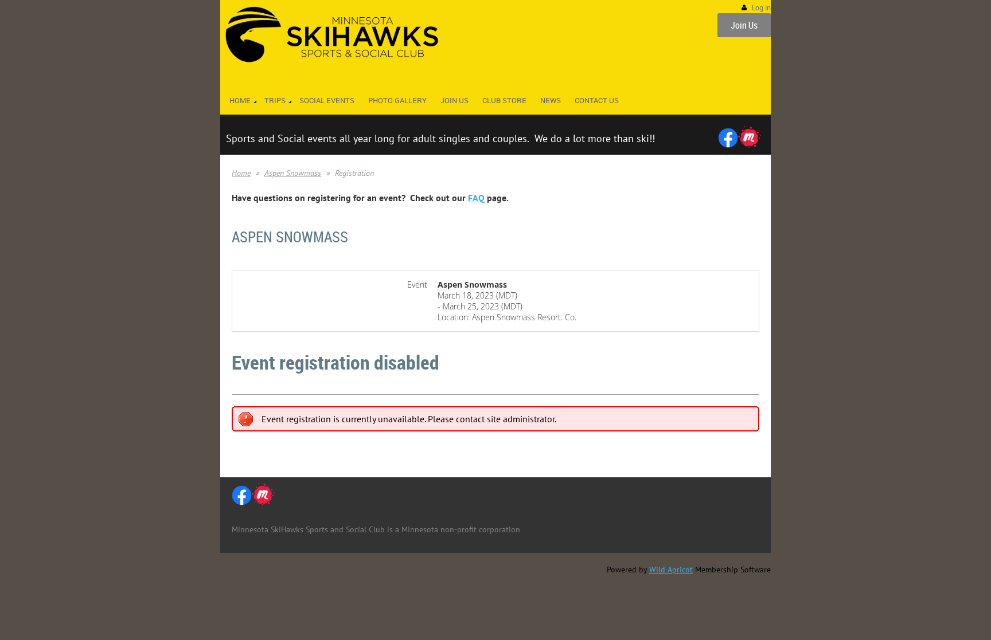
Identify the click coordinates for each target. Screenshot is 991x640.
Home (241, 173)
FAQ (476, 197)
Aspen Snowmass (292, 173)
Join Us (744, 25)
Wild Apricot (671, 569)
